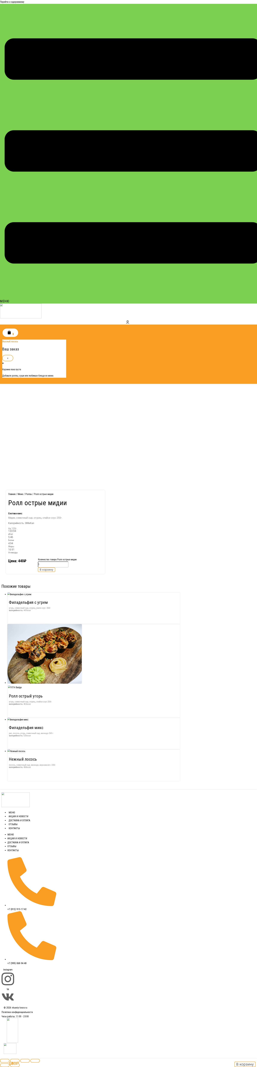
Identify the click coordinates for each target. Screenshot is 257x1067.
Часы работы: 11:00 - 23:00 (15, 1016)
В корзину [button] (245, 1064)
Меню (20, 494)
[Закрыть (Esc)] (35, 1061)
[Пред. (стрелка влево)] (5, 1065)
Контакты (14, 828)
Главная (11, 494)
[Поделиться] (25, 1061)
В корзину (46, 569)
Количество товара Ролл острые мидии (57, 559)
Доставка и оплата (19, 820)
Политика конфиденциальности (17, 1012)
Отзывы (13, 824)
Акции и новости (18, 816)
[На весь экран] (15, 1061)
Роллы (28, 494)
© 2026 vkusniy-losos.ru (15, 1007)
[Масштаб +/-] (5, 1061)
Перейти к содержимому (12, 1)
